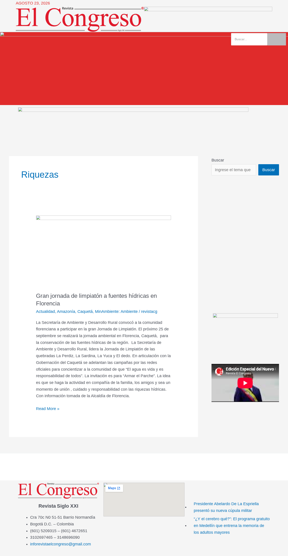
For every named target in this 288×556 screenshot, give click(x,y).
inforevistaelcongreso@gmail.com (60, 544)
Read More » (47, 408)
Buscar (218, 160)
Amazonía (66, 311)
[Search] (276, 39)
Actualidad (45, 311)
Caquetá (85, 311)
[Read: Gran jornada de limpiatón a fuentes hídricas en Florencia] (103, 250)
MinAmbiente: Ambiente (116, 311)
